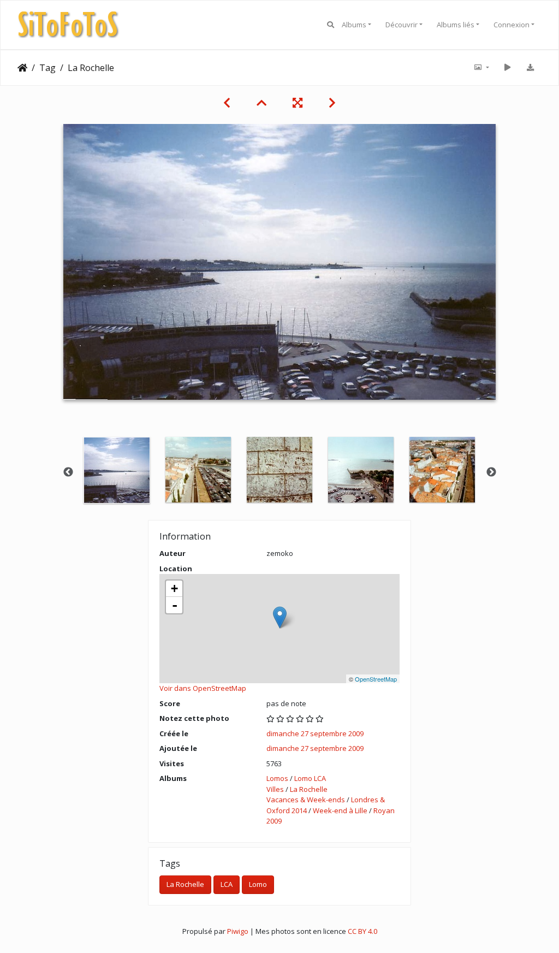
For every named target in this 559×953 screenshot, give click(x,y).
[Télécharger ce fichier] (530, 68)
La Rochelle (309, 789)
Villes (275, 789)
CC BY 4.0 (362, 931)
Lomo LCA (310, 778)
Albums (354, 24)
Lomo (258, 884)
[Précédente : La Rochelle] (226, 102)
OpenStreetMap (376, 678)
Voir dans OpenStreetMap (202, 688)
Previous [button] (68, 472)
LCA (227, 884)
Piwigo (237, 931)
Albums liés (455, 24)
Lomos (277, 778)
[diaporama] (507, 68)
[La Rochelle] (280, 617)
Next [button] (491, 472)
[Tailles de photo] (481, 68)
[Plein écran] (298, 102)
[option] (117, 470)
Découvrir (401, 24)
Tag (47, 68)
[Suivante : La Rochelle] (332, 102)
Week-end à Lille (340, 810)
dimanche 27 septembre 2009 (315, 733)
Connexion (511, 24)
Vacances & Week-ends (305, 799)
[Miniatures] (261, 102)
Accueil (22, 67)
